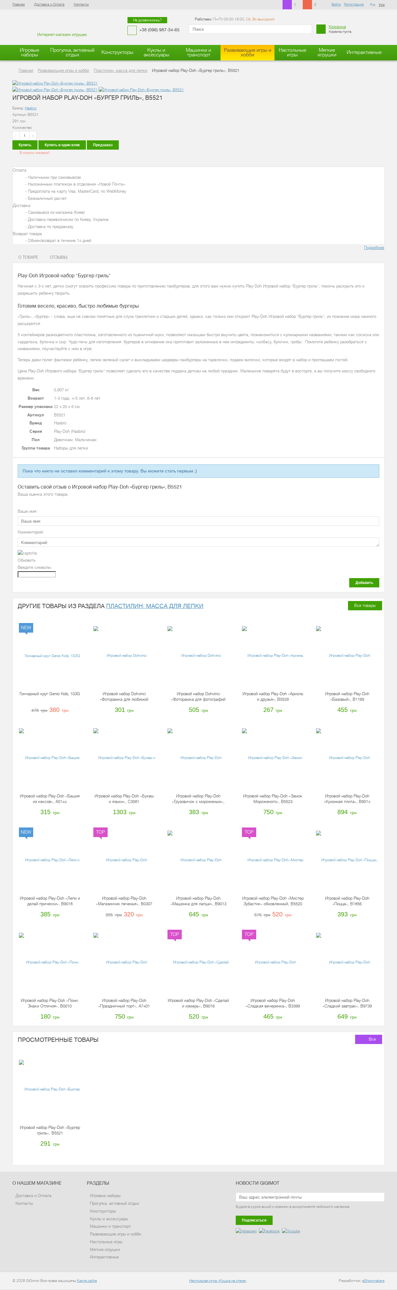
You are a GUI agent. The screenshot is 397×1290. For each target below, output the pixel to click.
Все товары (365, 605)
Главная (18, 4)
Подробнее (374, 247)
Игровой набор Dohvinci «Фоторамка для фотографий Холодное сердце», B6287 (198, 696)
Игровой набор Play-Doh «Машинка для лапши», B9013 (198, 901)
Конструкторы (117, 52)
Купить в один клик (62, 145)
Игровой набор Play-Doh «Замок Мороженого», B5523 (272, 799)
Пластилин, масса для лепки (154, 606)
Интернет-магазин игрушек (62, 34)
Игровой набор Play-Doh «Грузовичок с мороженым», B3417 (198, 799)
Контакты (81, 4)
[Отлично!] (46, 502)
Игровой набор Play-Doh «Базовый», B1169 (347, 696)
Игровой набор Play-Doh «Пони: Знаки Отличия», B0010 (50, 1003)
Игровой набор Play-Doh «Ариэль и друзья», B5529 (273, 696)
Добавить (364, 583)
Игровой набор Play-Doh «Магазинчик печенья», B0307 (124, 901)
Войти (336, 4)
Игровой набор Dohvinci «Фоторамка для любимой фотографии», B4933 (124, 696)
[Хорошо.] (40, 502)
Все (372, 1039)
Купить (25, 145)
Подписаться (254, 1220)
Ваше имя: (28, 511)
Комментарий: (31, 532)
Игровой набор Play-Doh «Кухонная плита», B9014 (347, 799)
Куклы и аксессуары (156, 52)
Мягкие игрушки (327, 52)
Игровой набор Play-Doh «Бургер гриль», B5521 (50, 1130)
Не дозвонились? (147, 20)
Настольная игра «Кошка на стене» (218, 1281)
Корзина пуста (340, 29)
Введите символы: (35, 567)
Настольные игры (292, 52)
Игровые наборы (29, 52)
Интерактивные (364, 52)
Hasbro (31, 108)
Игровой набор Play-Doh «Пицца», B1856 (347, 901)
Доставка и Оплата (49, 4)
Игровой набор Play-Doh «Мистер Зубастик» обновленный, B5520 (273, 901)
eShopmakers (373, 1281)
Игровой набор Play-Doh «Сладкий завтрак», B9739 (347, 1003)
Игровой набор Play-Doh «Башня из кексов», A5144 (50, 799)
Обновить (27, 560)
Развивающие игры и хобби (247, 52)
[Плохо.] (27, 502)
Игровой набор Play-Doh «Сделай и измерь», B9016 (198, 1003)
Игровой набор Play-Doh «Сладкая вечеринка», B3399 (273, 1003)
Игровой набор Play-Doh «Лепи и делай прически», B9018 (50, 901)
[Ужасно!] (20, 502)
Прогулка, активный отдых (72, 52)
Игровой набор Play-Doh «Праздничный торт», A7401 (124, 1003)
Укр (382, 5)
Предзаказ (103, 145)
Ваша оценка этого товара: (43, 494)
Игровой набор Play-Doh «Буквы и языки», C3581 (124, 799)
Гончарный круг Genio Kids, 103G (50, 693)
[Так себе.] (33, 502)
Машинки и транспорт (198, 52)
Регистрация (354, 4)
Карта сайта (87, 1281)
